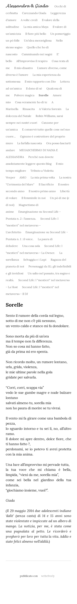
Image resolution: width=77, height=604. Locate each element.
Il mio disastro (23, 68)
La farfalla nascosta (29, 143)
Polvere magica (24, 95)
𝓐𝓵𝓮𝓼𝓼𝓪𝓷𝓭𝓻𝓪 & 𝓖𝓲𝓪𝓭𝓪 (27, 6)
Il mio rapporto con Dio (40, 81)
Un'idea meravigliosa (38, 40)
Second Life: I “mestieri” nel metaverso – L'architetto (32, 225)
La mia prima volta (43, 177)
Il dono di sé (34, 88)
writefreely (48, 576)
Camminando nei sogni (37, 54)
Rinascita (29, 109)
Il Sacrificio (46, 184)
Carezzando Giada (34, 13)
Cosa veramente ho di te (31, 102)
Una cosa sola (31, 246)
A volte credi (29, 20)
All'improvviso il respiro (31, 61)
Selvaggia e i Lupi (34, 259)
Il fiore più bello (35, 33)
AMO (23, 177)
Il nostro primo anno (42, 191)
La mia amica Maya (35, 27)
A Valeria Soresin (50, 109)
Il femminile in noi (33, 198)
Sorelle (44, 95)
